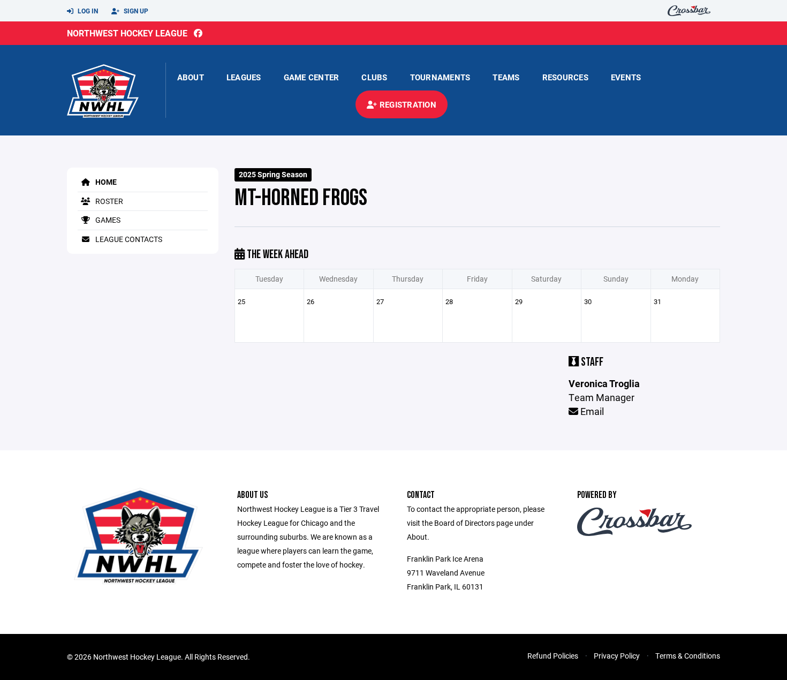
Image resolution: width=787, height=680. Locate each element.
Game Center (311, 77)
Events (626, 77)
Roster (108, 201)
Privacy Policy (617, 656)
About (190, 77)
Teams (506, 77)
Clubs (374, 77)
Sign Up (135, 10)
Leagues (243, 77)
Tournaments (440, 77)
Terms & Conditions (687, 656)
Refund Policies (552, 656)
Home (105, 182)
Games (107, 220)
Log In (87, 10)
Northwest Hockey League (127, 33)
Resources (565, 77)
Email (591, 411)
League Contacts (128, 239)
